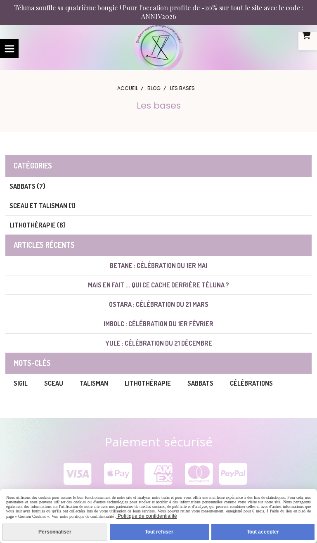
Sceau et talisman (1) (42, 206)
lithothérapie (148, 383)
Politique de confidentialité (146, 516)
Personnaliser (54, 532)
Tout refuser (159, 532)
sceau (53, 383)
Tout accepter (263, 532)
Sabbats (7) (27, 186)
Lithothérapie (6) (37, 225)
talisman (94, 383)
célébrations (251, 383)
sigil (21, 383)
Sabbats (200, 383)
